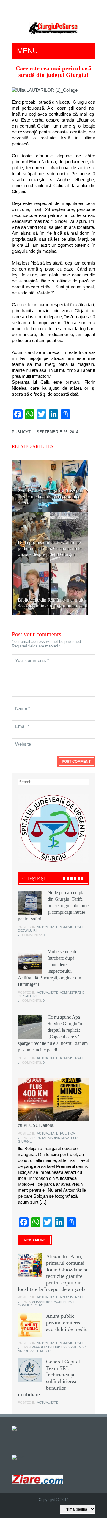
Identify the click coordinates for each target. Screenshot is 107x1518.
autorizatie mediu (34, 1351)
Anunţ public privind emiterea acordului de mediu (67, 1322)
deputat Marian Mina (50, 1138)
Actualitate (47, 927)
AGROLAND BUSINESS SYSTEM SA (59, 1347)
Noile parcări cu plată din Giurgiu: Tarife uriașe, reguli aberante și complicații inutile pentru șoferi (53, 905)
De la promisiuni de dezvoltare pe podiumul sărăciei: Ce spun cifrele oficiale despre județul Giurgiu (49, 548)
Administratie (72, 927)
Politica (67, 1133)
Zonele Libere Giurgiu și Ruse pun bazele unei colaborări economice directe (50, 496)
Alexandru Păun (47, 1301)
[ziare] (18, 1457)
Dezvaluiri (27, 930)
